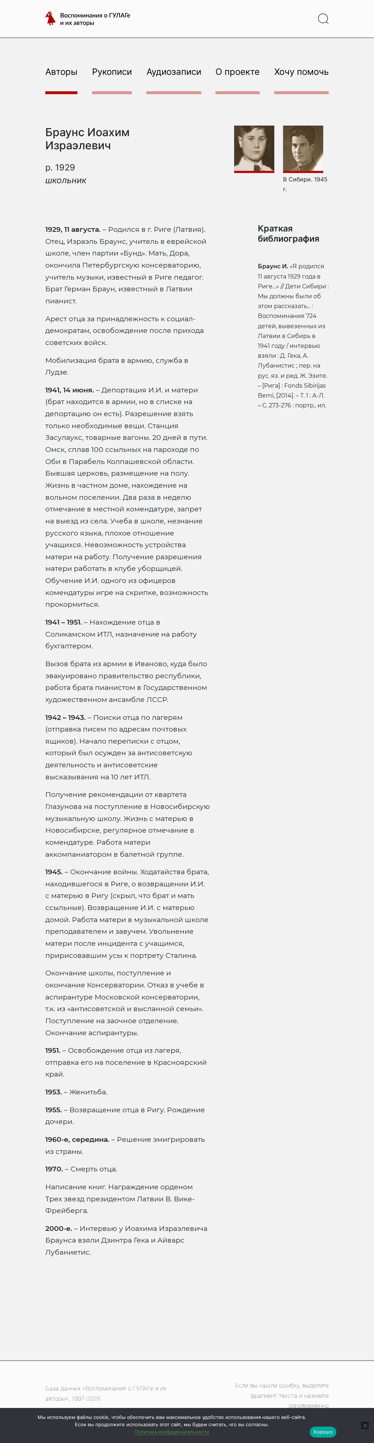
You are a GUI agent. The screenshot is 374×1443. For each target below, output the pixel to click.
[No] (365, 1425)
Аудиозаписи (173, 71)
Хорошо (323, 1432)
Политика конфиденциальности (171, 1432)
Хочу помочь (301, 71)
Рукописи (112, 71)
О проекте (237, 71)
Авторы (61, 71)
